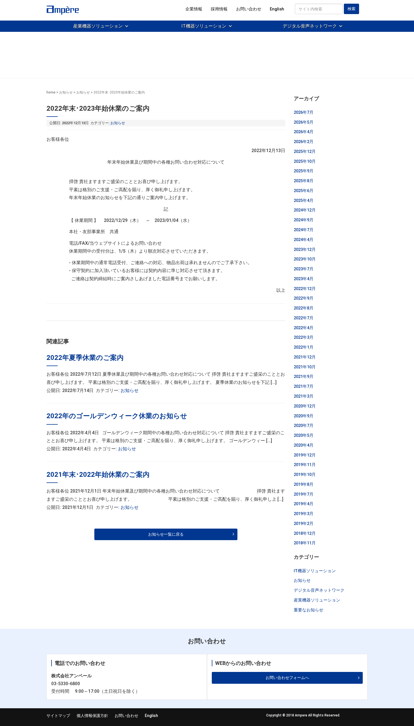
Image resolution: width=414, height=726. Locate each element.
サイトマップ (58, 715)
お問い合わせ (248, 9)
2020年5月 (303, 435)
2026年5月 (303, 122)
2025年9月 (303, 170)
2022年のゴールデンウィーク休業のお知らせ (116, 416)
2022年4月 (303, 327)
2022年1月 (303, 347)
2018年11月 (305, 542)
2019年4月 (303, 503)
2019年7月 (303, 494)
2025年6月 (303, 190)
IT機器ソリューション (203, 26)
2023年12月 (305, 249)
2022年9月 (303, 298)
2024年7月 (303, 229)
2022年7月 (303, 317)
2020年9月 (303, 415)
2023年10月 (305, 259)
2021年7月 (303, 386)
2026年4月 (303, 131)
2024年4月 (303, 239)
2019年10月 (305, 474)
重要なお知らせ (308, 610)
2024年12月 (305, 210)
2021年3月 (303, 396)
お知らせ (66, 92)
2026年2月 (303, 141)
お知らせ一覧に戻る (166, 534)
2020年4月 (303, 445)
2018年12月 (305, 533)
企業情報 (193, 9)
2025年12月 (305, 151)
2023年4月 (303, 278)
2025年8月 (303, 180)
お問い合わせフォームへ (287, 677)
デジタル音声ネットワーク (310, 26)
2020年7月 (303, 425)
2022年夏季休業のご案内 (85, 358)
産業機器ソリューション (98, 26)
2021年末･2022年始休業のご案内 (98, 474)
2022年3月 (303, 337)
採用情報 (219, 9)
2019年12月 (305, 455)
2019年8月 (303, 484)
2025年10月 (305, 161)
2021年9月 (303, 376)
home (50, 92)
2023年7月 (303, 268)
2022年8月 (303, 308)
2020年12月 (305, 406)
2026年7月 (303, 112)
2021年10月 (305, 366)
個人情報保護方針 (92, 715)
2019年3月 (303, 513)
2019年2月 (303, 523)
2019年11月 (305, 464)
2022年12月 (305, 288)
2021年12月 (305, 357)
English (277, 9)
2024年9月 (303, 219)
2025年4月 (303, 200)
